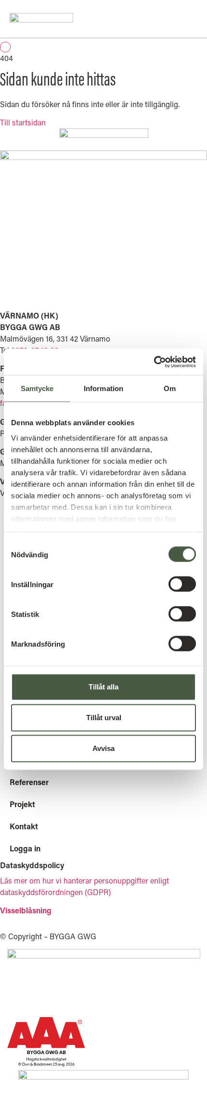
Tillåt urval (103, 717)
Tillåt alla (103, 687)
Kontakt (24, 826)
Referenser (29, 782)
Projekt (22, 804)
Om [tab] (170, 388)
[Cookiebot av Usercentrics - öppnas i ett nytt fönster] (154, 362)
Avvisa (103, 748)
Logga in (25, 848)
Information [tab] (103, 388)
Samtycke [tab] (37, 388)
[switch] (182, 584)
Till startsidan (23, 122)
